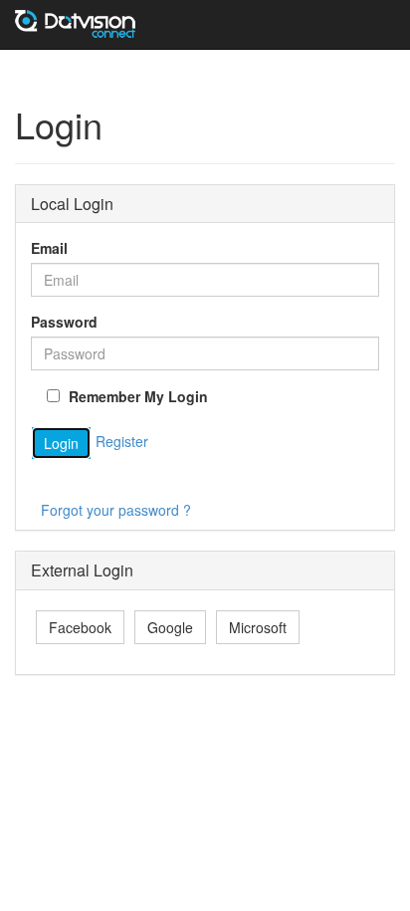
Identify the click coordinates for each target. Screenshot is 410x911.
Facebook (80, 627)
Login (61, 443)
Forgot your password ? (116, 510)
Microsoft (258, 627)
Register (122, 441)
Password (64, 322)
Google (170, 627)
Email (49, 248)
